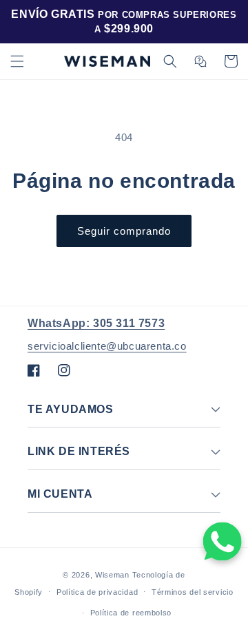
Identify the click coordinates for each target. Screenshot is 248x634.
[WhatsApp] (222, 541)
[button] (17, 61)
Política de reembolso (131, 613)
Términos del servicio (193, 592)
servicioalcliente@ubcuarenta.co (107, 346)
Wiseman (112, 575)
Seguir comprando (124, 231)
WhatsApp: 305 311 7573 (96, 323)
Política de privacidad (97, 592)
